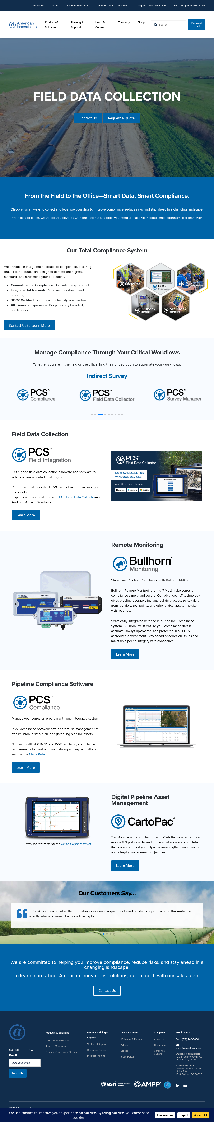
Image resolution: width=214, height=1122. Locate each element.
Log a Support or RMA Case (189, 6)
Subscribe (17, 1073)
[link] (108, 96)
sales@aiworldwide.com (189, 1048)
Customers (160, 1045)
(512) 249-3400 (190, 1039)
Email (14, 1055)
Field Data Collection (57, 1040)
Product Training (96, 1056)
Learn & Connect (100, 24)
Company (124, 22)
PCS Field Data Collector (77, 497)
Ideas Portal (127, 1057)
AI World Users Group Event (113, 6)
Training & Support (77, 24)
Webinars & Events (131, 1039)
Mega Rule (37, 754)
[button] (100, 934)
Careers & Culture (159, 1052)
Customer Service (97, 1050)
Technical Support (97, 1044)
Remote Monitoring (56, 1046)
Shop (141, 22)
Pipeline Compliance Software (62, 1052)
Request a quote (196, 24)
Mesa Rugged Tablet (76, 844)
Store (55, 6)
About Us (159, 1039)
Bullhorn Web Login (78, 6)
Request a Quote (121, 120)
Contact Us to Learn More (29, 325)
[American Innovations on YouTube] (187, 1086)
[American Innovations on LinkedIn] (179, 1086)
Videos (125, 1051)
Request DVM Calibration (152, 6)
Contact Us (38, 6)
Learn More (26, 515)
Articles (125, 1045)
